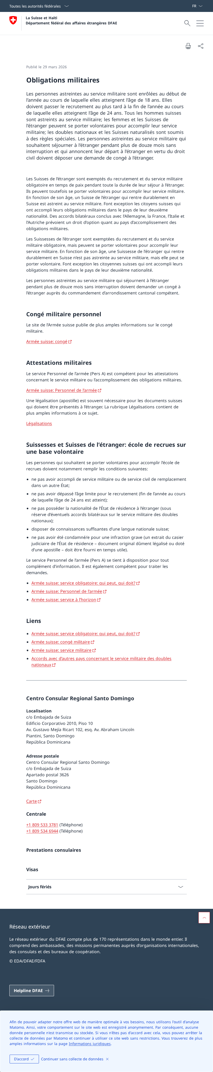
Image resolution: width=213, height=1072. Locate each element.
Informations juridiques (90, 1043)
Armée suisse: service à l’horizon (63, 599)
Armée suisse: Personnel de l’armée (61, 390)
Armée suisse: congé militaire (60, 642)
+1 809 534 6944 (42, 831)
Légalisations (39, 423)
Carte (31, 801)
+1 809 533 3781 (42, 825)
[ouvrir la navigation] (200, 23)
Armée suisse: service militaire (61, 650)
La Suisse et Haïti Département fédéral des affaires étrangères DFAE (71, 20)
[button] (204, 917)
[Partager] (200, 46)
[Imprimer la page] (188, 46)
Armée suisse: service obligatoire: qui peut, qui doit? (83, 583)
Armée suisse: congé (46, 341)
